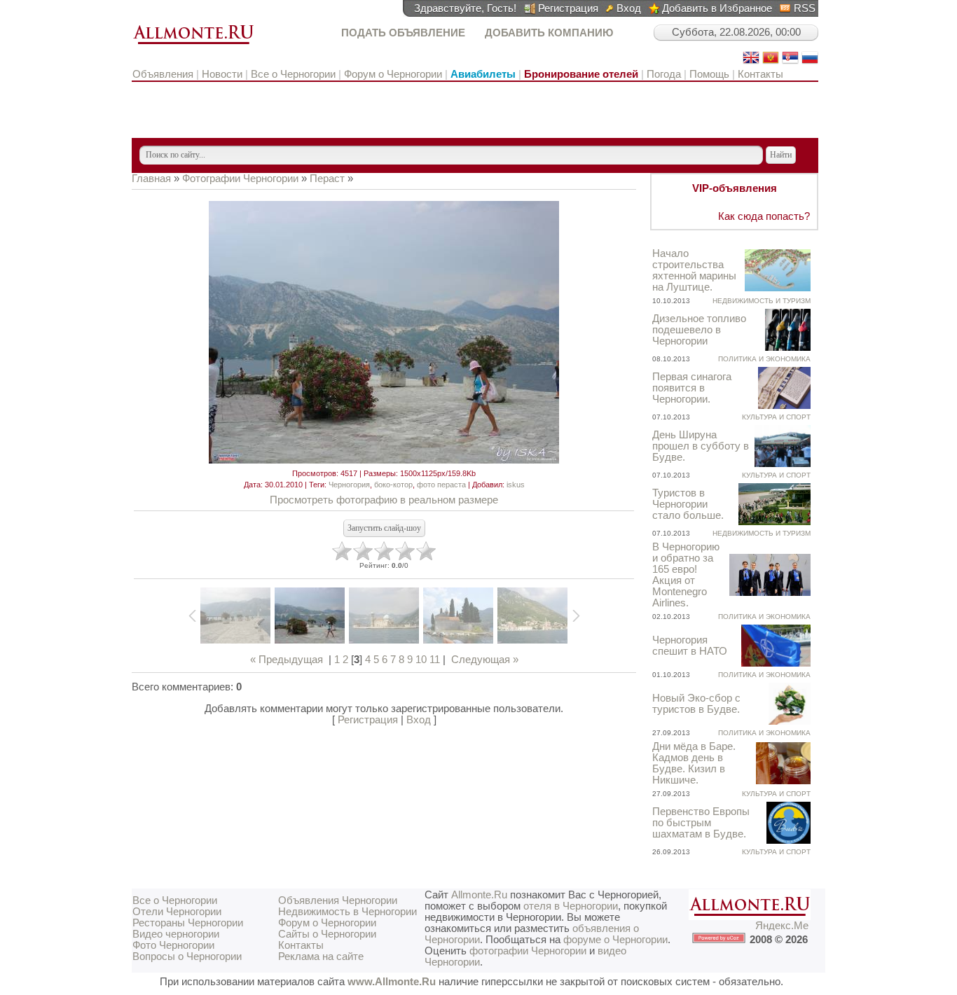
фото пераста (441, 484)
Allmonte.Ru (479, 894)
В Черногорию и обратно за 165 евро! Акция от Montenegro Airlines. (686, 574)
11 (434, 659)
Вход (629, 8)
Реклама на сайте (321, 956)
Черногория (349, 484)
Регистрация (568, 8)
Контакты (760, 74)
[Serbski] (790, 62)
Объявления (164, 74)
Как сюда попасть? (764, 216)
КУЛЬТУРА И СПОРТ (776, 417)
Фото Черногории (173, 945)
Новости (222, 74)
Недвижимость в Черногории (347, 911)
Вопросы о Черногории (187, 956)
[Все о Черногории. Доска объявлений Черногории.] (193, 44)
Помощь (709, 74)
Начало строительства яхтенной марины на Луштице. (694, 270)
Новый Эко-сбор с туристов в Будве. (696, 704)
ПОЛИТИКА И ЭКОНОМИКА (764, 359)
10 (421, 659)
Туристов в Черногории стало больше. (688, 504)
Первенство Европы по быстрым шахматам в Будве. (701, 823)
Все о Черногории (293, 74)
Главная (151, 178)
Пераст (327, 178)
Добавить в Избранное (717, 8)
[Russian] (809, 62)
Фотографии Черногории (240, 178)
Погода (664, 74)
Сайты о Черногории (327, 934)
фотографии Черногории (527, 950)
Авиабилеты (483, 74)
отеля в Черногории (570, 906)
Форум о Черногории (393, 74)
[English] (751, 62)
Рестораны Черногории (187, 922)
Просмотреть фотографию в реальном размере (384, 500)
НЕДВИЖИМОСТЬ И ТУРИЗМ (761, 301)
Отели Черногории (176, 911)
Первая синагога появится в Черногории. (691, 388)
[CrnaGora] (770, 62)
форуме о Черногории (615, 939)
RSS (804, 8)
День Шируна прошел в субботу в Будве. (700, 446)
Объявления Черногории (337, 900)
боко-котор (393, 484)
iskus (516, 484)
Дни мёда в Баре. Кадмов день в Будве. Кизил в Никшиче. (694, 763)
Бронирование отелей (581, 74)
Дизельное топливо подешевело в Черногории (699, 330)
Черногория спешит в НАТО (689, 645)
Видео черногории (175, 934)
